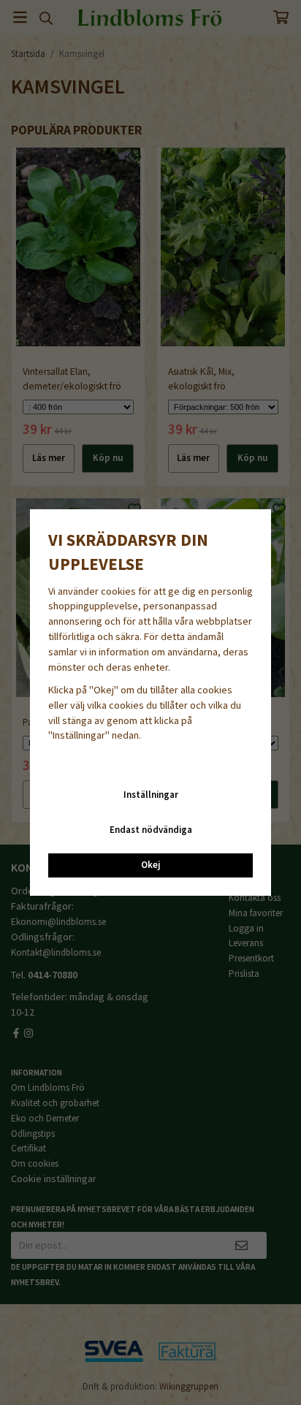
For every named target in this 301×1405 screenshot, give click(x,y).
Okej (150, 864)
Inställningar (150, 794)
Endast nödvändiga (151, 829)
